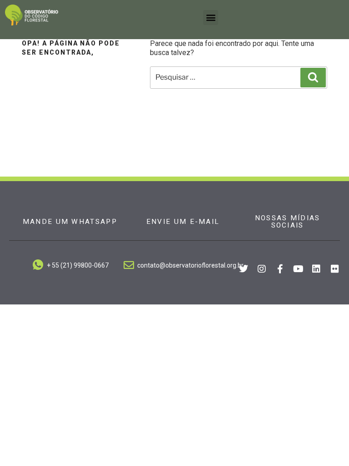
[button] (210, 17)
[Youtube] (298, 269)
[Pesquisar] (313, 77)
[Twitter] (243, 269)
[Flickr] (334, 269)
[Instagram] (261, 269)
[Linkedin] (316, 269)
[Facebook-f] (279, 269)
